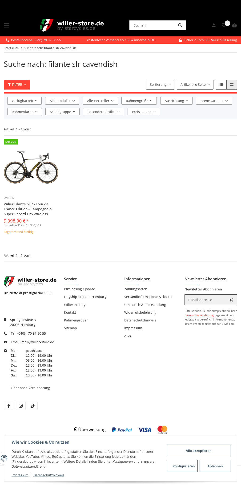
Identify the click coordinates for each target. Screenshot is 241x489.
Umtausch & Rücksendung (145, 304)
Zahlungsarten (135, 289)
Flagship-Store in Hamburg (85, 296)
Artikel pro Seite (193, 84)
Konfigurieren (184, 466)
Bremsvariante (212, 100)
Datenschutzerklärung (199, 315)
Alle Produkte (60, 100)
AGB (127, 335)
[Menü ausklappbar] (6, 25)
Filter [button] (17, 84)
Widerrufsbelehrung (140, 312)
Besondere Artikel (102, 112)
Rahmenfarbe (22, 112)
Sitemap (70, 328)
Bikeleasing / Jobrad (79, 289)
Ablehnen (215, 466)
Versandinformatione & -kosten (148, 296)
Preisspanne (142, 112)
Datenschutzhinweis (48, 475)
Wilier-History (74, 304)
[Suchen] (180, 25)
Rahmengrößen (76, 320)
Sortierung (158, 84)
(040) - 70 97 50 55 (31, 333)
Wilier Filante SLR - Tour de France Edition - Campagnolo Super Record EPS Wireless (28, 209)
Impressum (20, 475)
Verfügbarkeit (22, 100)
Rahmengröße (137, 100)
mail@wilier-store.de (37, 342)
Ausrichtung (174, 100)
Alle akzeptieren (199, 451)
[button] (221, 85)
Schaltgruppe (60, 112)
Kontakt (70, 312)
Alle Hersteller (98, 100)
